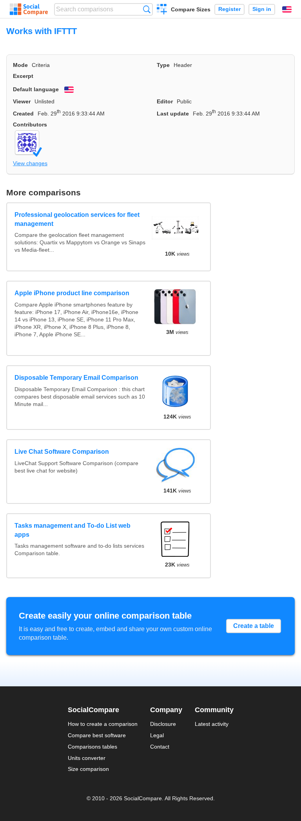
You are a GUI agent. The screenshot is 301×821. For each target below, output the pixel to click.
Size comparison (88, 769)
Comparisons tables (92, 746)
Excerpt (23, 76)
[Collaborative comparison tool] (28, 9)
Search (146, 9)
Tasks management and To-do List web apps (73, 530)
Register (229, 9)
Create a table (253, 626)
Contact (159, 746)
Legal (157, 735)
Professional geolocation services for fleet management (77, 219)
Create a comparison (162, 10)
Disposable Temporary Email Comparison (76, 377)
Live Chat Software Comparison (62, 451)
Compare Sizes (190, 9)
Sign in (261, 9)
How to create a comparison (103, 724)
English (287, 9)
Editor (165, 101)
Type (163, 65)
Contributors (30, 124)
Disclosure (163, 724)
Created (23, 113)
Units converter (86, 758)
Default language (36, 89)
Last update (173, 113)
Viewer (22, 101)
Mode (20, 65)
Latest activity (211, 724)
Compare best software (97, 735)
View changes (30, 163)
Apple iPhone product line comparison (72, 293)
